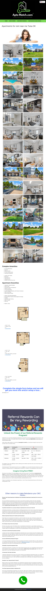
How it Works (12, 20)
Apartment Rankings (22, 20)
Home (6, 20)
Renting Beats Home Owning (34, 20)
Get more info (8, 328)
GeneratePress (29, 589)
